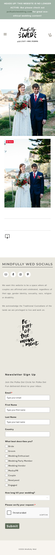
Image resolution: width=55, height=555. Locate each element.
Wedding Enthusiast (18, 456)
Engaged (12, 485)
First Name (11, 405)
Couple (12, 475)
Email (8, 392)
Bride (11, 446)
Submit (12, 526)
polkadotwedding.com (19, 11)
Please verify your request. (20, 504)
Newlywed (13, 480)
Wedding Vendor (17, 465)
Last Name (10, 417)
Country (9, 429)
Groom (11, 451)
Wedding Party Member (20, 461)
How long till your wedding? (20, 492)
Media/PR (13, 470)
